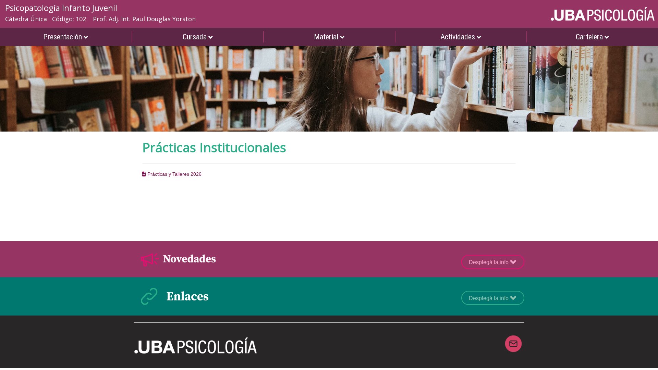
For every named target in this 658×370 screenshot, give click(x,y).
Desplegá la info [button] (489, 262)
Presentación (63, 37)
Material (327, 37)
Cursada (195, 37)
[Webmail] (513, 339)
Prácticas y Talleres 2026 (174, 174)
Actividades (458, 37)
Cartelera (590, 37)
